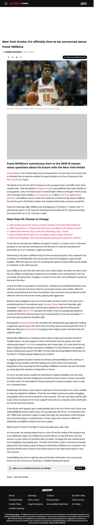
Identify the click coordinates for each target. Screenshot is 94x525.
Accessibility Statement (57, 504)
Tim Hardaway (42, 195)
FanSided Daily (15, 500)
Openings (32, 495)
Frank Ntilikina (13, 173)
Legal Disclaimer (35, 504)
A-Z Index (76, 504)
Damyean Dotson (51, 304)
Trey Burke (30, 344)
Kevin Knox (64, 195)
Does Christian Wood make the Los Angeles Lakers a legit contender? (41, 234)
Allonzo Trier (28, 311)
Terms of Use (78, 500)
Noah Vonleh (30, 329)
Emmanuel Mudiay (26, 323)
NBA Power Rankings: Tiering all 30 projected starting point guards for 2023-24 (45, 238)
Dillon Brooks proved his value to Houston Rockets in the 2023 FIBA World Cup (45, 225)
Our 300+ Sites (78, 495)
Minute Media (14, 514)
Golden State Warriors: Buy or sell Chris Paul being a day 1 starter (39, 231)
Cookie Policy (15, 504)
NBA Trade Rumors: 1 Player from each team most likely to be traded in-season (45, 228)
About (11, 495)
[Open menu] (6, 3)
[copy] (20, 57)
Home (9, 477)
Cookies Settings (16, 508)
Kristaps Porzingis (44, 188)
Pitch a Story (33, 500)
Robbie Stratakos (13, 52)
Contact (50, 495)
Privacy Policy (53, 500)
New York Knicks (14, 179)
